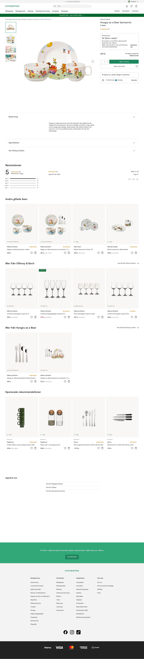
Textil (58, 600)
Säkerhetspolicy (36, 603)
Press (99, 593)
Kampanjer (64, 11)
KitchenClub (35, 621)
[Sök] (55, 6)
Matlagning (9, 11)
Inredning (55, 11)
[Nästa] (93, 61)
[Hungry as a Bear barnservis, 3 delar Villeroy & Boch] (58, 61)
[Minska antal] (101, 62)
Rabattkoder (80, 613)
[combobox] (133, 1)
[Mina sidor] (127, 6)
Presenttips (80, 603)
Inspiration (135, 11)
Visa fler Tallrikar (51, 487)
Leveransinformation (37, 586)
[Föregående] (23, 61)
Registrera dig (133, 46)
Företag (33, 610)
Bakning (30, 11)
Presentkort (60, 610)
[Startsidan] (12, 6)
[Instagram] (72, 632)
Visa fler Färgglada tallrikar (54, 484)
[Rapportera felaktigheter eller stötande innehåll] (137, 179)
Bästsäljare (79, 596)
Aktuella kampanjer (82, 589)
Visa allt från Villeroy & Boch (127, 263)
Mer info (134, 80)
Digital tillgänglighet (37, 613)
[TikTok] (78, 632)
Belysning (59, 603)
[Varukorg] (136, 6)
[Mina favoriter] (131, 6)
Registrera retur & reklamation (40, 596)
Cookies (33, 607)
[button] (104, 29)
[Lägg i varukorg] (35, 253)
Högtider (79, 600)
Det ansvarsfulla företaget (105, 586)
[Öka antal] (107, 62)
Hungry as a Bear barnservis (42, 19)
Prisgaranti (34, 617)
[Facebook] (65, 632)
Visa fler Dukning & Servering (55, 491)
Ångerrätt (34, 624)
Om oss (99, 582)
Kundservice (34, 582)
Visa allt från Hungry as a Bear (126, 327)
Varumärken (126, 11)
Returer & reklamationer (38, 593)
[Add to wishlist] (31, 253)
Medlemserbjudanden (83, 617)
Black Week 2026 (81, 607)
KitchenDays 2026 (82, 610)
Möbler (58, 596)
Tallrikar (23, 19)
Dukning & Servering (43, 11)
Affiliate (99, 589)
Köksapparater (20, 11)
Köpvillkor (34, 600)
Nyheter (117, 11)
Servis (30, 19)
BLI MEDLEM (72, 557)
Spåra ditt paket (36, 589)
